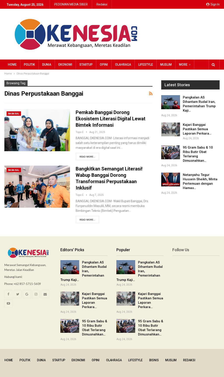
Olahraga (123, 64)
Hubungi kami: (13, 277)
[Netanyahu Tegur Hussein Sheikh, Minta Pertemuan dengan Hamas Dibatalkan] (170, 180)
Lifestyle (145, 64)
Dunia (46, 64)
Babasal (13, 113)
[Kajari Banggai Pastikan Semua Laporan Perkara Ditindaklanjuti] (170, 130)
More (183, 64)
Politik (29, 64)
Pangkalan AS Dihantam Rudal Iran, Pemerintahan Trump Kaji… (83, 271)
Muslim (166, 64)
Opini (104, 64)
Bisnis (154, 360)
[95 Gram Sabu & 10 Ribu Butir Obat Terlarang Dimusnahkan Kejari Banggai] (170, 152)
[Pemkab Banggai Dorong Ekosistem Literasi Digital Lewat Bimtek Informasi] (37, 130)
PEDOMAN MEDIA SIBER (71, 4)
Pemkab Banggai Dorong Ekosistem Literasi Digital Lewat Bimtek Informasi (110, 119)
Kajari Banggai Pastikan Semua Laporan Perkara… (197, 129)
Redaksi (101, 4)
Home (12, 64)
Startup (86, 64)
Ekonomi (65, 64)
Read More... (87, 156)
